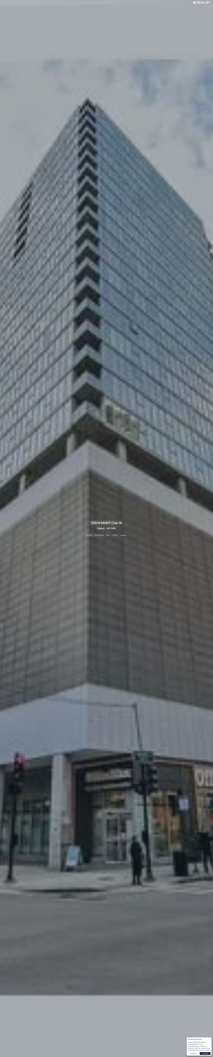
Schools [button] (112, 2)
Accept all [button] (205, 1053)
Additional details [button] (103, 2)
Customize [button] (193, 1053)
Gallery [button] (94, 2)
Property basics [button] (85, 2)
